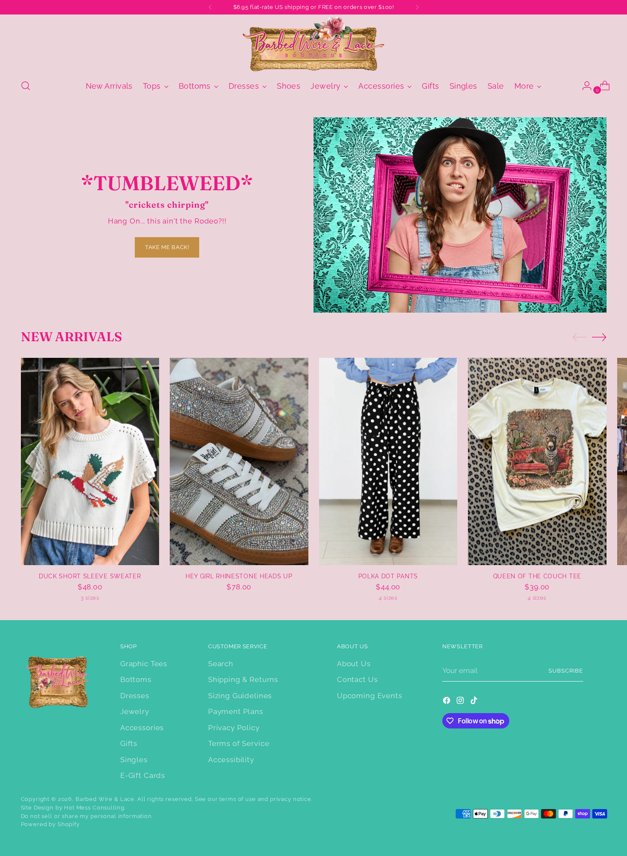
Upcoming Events (369, 695)
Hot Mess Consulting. (94, 807)
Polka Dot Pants (388, 576)
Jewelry (134, 711)
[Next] (417, 7)
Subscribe (566, 670)
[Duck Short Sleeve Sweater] (90, 462)
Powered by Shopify (50, 824)
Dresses (134, 695)
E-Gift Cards (142, 775)
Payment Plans (235, 711)
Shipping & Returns (243, 679)
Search (220, 663)
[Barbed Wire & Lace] (313, 43)
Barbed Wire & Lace (104, 799)
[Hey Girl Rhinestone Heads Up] (239, 462)
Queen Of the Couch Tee (537, 576)
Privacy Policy (234, 727)
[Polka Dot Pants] (388, 462)
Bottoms (135, 679)
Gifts (128, 743)
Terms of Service (239, 743)
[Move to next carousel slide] (599, 337)
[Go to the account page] (583, 85)
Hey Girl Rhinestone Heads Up (239, 576)
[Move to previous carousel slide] (579, 337)
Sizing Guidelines (240, 695)
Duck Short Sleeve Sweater (90, 576)
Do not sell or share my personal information (86, 816)
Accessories (142, 727)
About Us (354, 663)
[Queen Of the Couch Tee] (537, 462)
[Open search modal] (25, 85)
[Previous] (210, 7)
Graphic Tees (143, 663)
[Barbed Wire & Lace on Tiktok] (475, 702)
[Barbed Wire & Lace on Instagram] (461, 702)
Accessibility (231, 759)
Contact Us (357, 679)
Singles (134, 759)
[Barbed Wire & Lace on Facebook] (447, 702)
